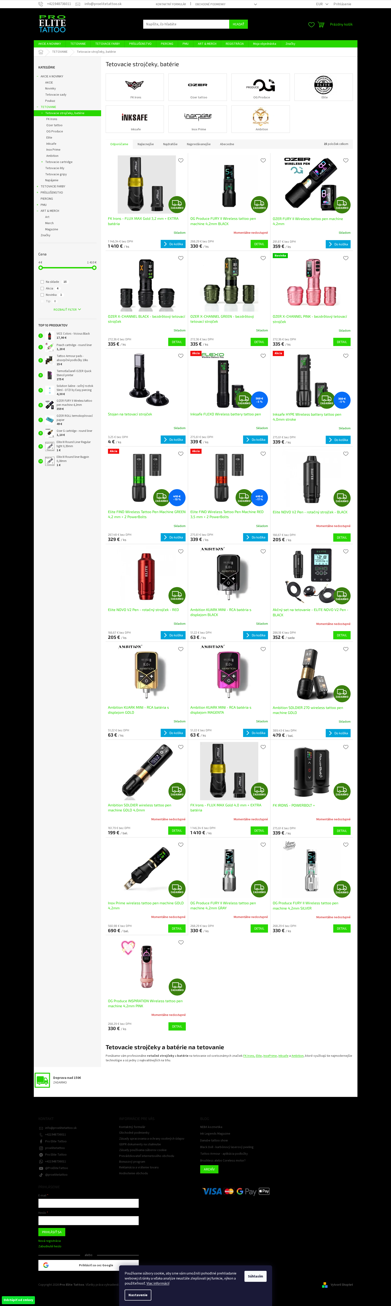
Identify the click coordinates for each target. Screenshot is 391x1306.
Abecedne (227, 144)
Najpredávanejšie (199, 144)
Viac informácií (158, 1283)
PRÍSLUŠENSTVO (52, 192)
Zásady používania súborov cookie (143, 1150)
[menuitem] (50, 43)
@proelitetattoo (56, 1174)
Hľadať (238, 24)
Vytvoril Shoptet (342, 1284)
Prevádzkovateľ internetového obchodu (146, 1156)
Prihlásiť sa (52, 1232)
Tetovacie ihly (54, 168)
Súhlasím (255, 1276)
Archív (209, 1169)
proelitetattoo (55, 1148)
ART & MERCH (50, 211)
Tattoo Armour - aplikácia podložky (224, 1154)
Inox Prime (53, 149)
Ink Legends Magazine (215, 1134)
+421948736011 (55, 1134)
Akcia (52, 288)
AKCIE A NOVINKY (52, 76)
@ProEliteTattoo (56, 1168)
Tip (51, 301)
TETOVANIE (48, 107)
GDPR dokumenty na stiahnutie (140, 1144)
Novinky (50, 88)
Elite (49, 137)
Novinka (54, 295)
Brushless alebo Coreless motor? (223, 1161)
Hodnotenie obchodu (133, 1173)
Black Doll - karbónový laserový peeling (227, 1147)
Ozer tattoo (54, 125)
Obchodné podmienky (210, 4)
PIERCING (47, 199)
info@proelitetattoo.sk (61, 1128)
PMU (44, 205)
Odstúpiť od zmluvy (18, 1300)
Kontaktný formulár (171, 4)
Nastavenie (138, 1295)
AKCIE (49, 82)
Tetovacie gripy (56, 174)
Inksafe (51, 144)
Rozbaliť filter (65, 309)
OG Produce (54, 131)
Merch (49, 223)
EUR (319, 4)
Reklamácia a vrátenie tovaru (139, 1167)
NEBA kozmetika (211, 1127)
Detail (259, 244)
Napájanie (51, 180)
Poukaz (50, 101)
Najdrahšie (170, 144)
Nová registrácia (49, 1241)
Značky (45, 235)
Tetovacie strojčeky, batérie (64, 113)
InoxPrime (270, 1056)
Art (47, 217)
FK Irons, (249, 1056)
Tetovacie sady (55, 94)
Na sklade (56, 282)
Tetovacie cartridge (59, 162)
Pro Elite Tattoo (56, 1141)
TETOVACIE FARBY (53, 186)
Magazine (51, 229)
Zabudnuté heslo (49, 1246)
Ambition (52, 156)
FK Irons (51, 119)
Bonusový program (132, 1161)
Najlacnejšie (146, 144)
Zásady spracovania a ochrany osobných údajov (151, 1138)
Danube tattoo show (214, 1140)
